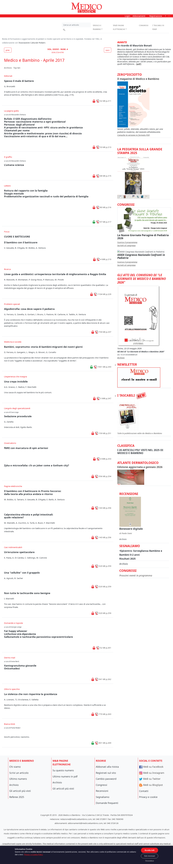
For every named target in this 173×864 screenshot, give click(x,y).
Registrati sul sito (106, 772)
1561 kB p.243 (104, 366)
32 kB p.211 (105, 100)
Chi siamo (15, 766)
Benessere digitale (131, 528)
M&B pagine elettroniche (119, 27)
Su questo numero (63, 770)
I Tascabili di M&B (158, 27)
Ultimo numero (18, 778)
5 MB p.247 (105, 398)
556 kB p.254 (104, 476)
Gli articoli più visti (20, 790)
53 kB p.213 (105, 147)
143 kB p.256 (104, 508)
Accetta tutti (149, 850)
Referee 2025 (16, 797)
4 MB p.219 (105, 259)
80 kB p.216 (105, 207)
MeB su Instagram (153, 772)
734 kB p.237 (104, 331)
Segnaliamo (102, 797)
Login (127, 16)
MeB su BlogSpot (152, 785)
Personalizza (149, 860)
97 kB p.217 (105, 221)
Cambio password (106, 778)
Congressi (143, 25)
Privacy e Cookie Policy (33, 855)
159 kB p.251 (104, 433)
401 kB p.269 (104, 742)
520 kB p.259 (104, 566)
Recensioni (102, 790)
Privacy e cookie (148, 797)
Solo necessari (149, 856)
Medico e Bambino (97, 27)
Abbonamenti (139, 16)
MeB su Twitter (151, 778)
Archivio (8, 67)
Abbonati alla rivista (107, 766)
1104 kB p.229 (104, 294)
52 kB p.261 (105, 647)
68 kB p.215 (105, 175)
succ (108, 50)
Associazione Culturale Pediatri (32, 43)
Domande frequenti (107, 803)
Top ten (16, 67)
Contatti (143, 791)
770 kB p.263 (104, 714)
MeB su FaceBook (152, 766)
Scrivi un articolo (19, 772)
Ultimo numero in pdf (65, 776)
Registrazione (155, 16)
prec (8, 50)
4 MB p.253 (105, 458)
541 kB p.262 (104, 679)
